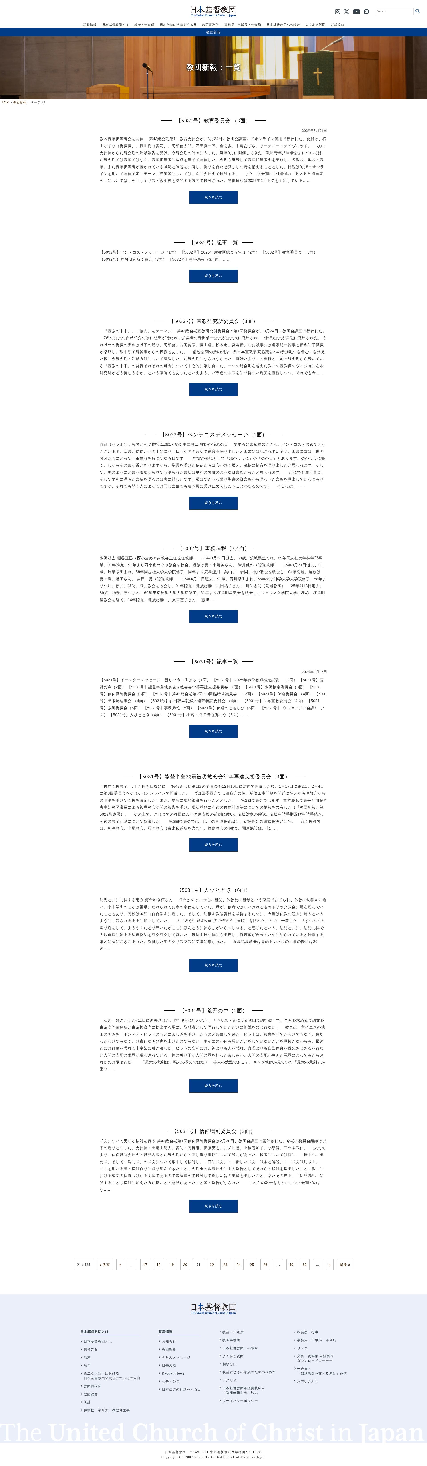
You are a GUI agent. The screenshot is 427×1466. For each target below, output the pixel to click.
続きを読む (213, 197)
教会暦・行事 (307, 1332)
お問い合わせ (307, 1381)
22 (212, 1265)
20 (185, 1265)
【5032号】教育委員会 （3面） (213, 120)
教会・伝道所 (233, 1332)
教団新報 (213, 32)
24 (239, 1265)
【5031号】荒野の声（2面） (213, 1010)
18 (159, 1265)
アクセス (229, 1380)
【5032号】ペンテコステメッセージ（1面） (213, 434)
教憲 (87, 1357)
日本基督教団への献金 (240, 1348)
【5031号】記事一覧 (213, 662)
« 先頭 (105, 1265)
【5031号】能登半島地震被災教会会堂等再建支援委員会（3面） (213, 776)
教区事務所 (231, 1340)
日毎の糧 (169, 1365)
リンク (302, 1348)
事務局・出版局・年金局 (316, 1340)
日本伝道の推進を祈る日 (181, 1389)
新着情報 (166, 1331)
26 (265, 1265)
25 (252, 1265)
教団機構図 (92, 1386)
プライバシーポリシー (240, 1401)
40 (291, 1265)
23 (225, 1265)
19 (172, 1265)
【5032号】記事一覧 (213, 242)
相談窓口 (229, 1364)
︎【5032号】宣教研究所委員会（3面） (213, 321)
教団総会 (91, 1394)
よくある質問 (233, 1356)
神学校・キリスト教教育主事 (107, 1410)
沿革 (87, 1365)
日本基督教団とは (94, 1331)
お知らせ (169, 1341)
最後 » (345, 1265)
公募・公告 (171, 1381)
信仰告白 (91, 1349)
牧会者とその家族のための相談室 (249, 1372)
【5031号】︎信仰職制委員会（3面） (214, 1131)
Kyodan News (173, 1373)
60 (305, 1265)
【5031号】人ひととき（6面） (214, 890)
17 (145, 1265)
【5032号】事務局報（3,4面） (213, 548)
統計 (87, 1402)
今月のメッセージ (176, 1357)
